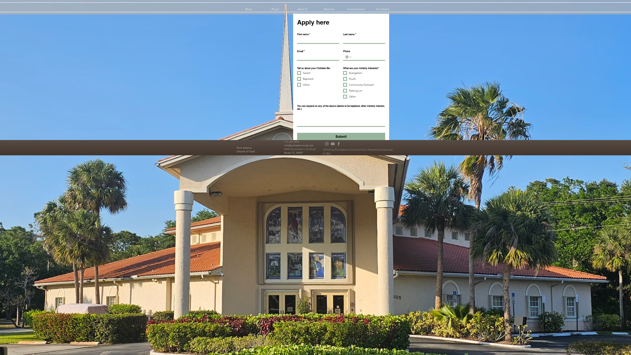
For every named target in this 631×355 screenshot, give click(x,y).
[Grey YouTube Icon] (332, 144)
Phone (346, 51)
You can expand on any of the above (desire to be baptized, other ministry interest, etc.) (341, 107)
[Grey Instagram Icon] (327, 144)
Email (301, 51)
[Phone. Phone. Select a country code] (348, 57)
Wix (328, 153)
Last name (349, 34)
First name (303, 34)
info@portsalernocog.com (299, 145)
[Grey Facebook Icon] (338, 144)
